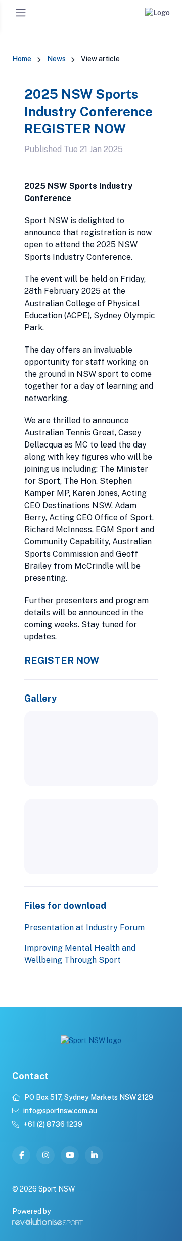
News (56, 59)
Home (21, 59)
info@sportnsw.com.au (60, 1111)
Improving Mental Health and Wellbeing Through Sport (79, 954)
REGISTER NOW (61, 660)
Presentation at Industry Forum (84, 927)
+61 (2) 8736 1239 (52, 1124)
